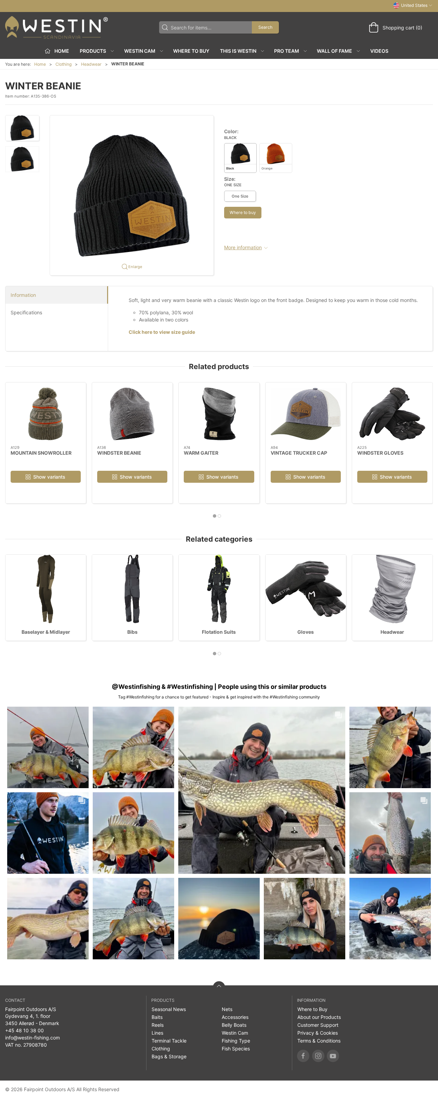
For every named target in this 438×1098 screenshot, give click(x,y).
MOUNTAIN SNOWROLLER (41, 453)
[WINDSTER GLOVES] (392, 414)
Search (265, 27)
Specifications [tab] (26, 312)
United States (414, 5)
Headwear (91, 64)
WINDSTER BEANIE (119, 453)
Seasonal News (169, 1009)
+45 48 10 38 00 (24, 1030)
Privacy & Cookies (317, 1033)
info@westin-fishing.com (32, 1037)
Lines (157, 1033)
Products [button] (93, 51)
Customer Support (317, 1025)
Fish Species (236, 1048)
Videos (379, 51)
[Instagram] (318, 1056)
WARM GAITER (201, 453)
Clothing (63, 64)
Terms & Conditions (318, 1041)
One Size (240, 196)
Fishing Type (236, 1041)
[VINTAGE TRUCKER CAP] (306, 414)
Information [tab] (23, 295)
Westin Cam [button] (139, 51)
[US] (56, 27)
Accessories (235, 1017)
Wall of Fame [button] (334, 51)
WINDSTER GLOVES (380, 453)
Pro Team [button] (286, 51)
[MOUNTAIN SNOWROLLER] (46, 414)
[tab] (214, 516)
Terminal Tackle (169, 1041)
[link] (48, 747)
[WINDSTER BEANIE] (132, 414)
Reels (158, 1025)
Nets (227, 1009)
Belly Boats (234, 1025)
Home (40, 64)
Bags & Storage (169, 1056)
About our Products (319, 1017)
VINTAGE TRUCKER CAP (299, 453)
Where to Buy (191, 51)
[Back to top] (219, 987)
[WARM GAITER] (219, 414)
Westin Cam (235, 1033)
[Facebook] (303, 1056)
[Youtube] (333, 1056)
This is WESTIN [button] (238, 51)
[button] (22, 128)
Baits (157, 1017)
